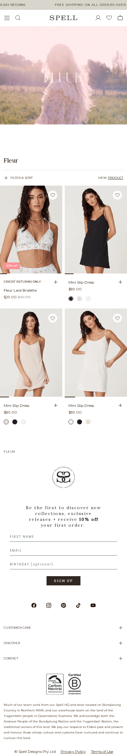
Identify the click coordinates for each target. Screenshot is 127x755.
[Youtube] (93, 605)
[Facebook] (33, 605)
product (115, 178)
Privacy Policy (73, 751)
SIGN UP (63, 581)
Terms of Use (102, 751)
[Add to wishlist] (52, 195)
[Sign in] (100, 18)
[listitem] (63, 160)
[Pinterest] (63, 605)
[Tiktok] (78, 605)
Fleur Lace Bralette (20, 290)
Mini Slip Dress (81, 282)
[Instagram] (48, 605)
